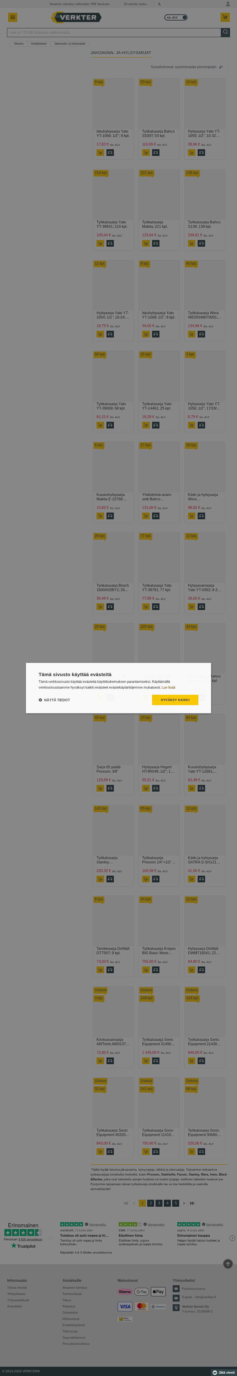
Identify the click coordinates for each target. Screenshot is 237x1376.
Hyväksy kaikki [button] (175, 700)
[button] (54, 700)
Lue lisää (168, 687)
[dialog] (118, 688)
